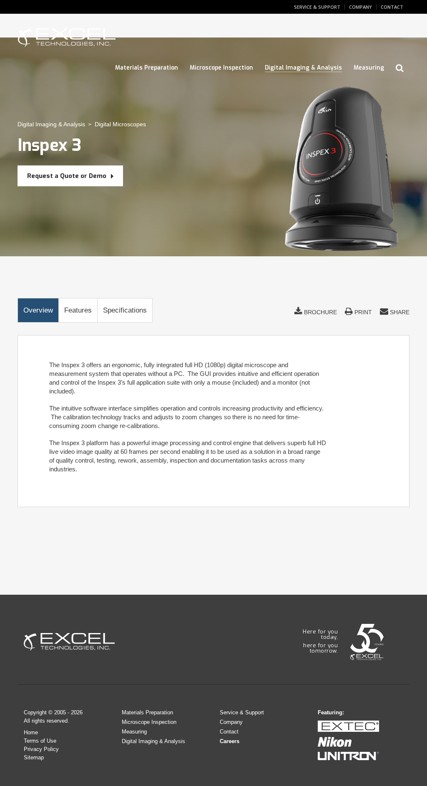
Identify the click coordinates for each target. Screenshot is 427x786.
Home (31, 732)
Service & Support (242, 712)
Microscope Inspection (149, 722)
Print (362, 312)
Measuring (134, 731)
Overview (38, 310)
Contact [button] (392, 7)
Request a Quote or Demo (67, 176)
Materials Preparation (147, 712)
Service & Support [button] (317, 7)
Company (231, 722)
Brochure (319, 312)
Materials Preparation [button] (146, 68)
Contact (229, 731)
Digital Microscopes (120, 124)
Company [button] (360, 7)
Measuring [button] (369, 68)
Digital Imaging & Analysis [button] (303, 68)
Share (398, 312)
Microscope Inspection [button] (221, 68)
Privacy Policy (41, 749)
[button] (400, 68)
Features (78, 310)
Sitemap (34, 757)
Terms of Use (40, 741)
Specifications (125, 310)
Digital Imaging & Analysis (51, 124)
